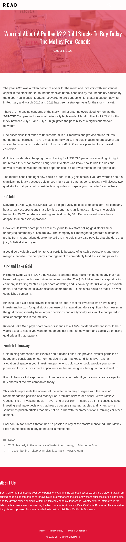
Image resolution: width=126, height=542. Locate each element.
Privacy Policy (56, 530)
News (11, 440)
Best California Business (80, 509)
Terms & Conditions (76, 530)
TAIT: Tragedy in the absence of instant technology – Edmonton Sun (52, 445)
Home (42, 530)
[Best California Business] (10, 5)
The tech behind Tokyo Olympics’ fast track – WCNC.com (45, 450)
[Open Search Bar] (109, 5)
